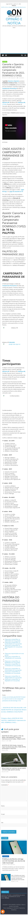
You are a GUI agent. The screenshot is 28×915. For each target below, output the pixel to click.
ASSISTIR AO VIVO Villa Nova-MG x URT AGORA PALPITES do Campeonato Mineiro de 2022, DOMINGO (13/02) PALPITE (13, 710)
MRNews (7, 898)
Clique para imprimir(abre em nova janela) (14, 654)
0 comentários (21, 77)
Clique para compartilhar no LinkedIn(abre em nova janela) (13, 657)
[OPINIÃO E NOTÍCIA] (2, 55)
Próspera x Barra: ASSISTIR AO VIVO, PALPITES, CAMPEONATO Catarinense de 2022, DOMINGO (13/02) (13, 720)
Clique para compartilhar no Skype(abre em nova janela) (12, 680)
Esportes (5, 61)
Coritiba (4, 104)
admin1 (14, 77)
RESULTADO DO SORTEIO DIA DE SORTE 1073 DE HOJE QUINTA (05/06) (14, 769)
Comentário (5, 785)
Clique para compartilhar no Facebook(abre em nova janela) (13, 643)
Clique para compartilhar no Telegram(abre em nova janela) (13, 676)
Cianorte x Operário (13, 81)
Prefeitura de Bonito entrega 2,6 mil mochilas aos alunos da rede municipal (13, 861)
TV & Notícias (5, 856)
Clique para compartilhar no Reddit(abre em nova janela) (12, 661)
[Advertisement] (14, 42)
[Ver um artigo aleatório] (25, 55)
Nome (3, 806)
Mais (6, 648)
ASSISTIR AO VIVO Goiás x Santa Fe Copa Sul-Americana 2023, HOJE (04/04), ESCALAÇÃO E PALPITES (14, 746)
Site (2, 822)
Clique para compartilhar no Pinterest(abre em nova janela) (13, 669)
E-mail (3, 814)
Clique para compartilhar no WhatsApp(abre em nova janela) (13, 646)
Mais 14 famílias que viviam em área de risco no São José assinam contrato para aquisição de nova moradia (18, 877)
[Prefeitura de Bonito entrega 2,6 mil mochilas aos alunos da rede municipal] (14, 841)
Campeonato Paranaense (9, 285)
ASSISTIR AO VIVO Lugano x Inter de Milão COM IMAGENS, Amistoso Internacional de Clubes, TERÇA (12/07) (13, 737)
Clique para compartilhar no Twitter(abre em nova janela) (12, 640)
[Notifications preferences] (3, 912)
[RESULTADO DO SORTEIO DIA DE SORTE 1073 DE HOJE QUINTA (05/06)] (14, 754)
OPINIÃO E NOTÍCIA (14, 21)
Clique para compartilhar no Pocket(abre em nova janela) (12, 672)
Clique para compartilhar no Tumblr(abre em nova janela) (12, 664)
